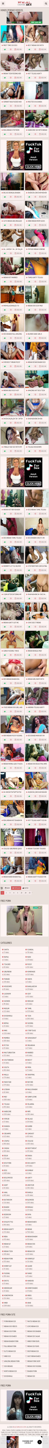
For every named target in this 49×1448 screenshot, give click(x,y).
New (8, 888)
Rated (26, 888)
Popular (17, 888)
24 (25, 893)
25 (29, 893)
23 (21, 893)
